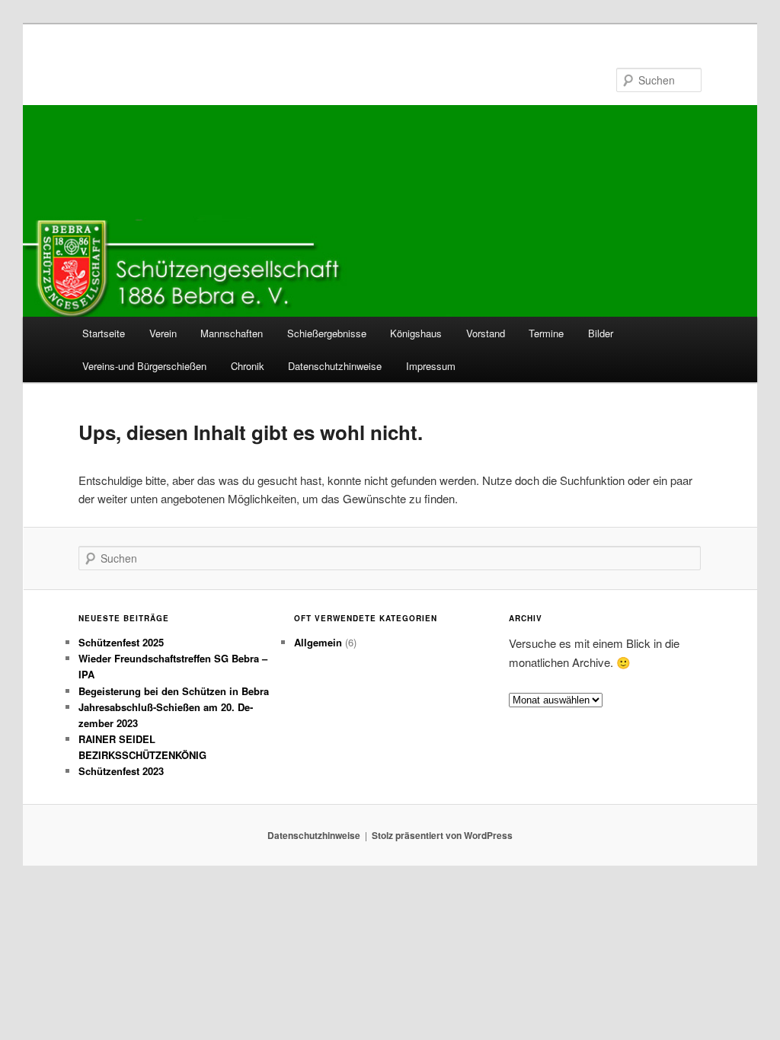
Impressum (431, 366)
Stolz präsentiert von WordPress (442, 835)
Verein (163, 333)
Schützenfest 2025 (121, 642)
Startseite (103, 333)
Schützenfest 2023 (121, 771)
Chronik (247, 366)
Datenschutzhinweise (335, 366)
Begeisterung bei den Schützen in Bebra (173, 691)
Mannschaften (231, 333)
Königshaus (416, 333)
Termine (546, 333)
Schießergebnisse (326, 333)
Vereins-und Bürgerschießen (144, 366)
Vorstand (485, 333)
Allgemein (318, 642)
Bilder (600, 333)
